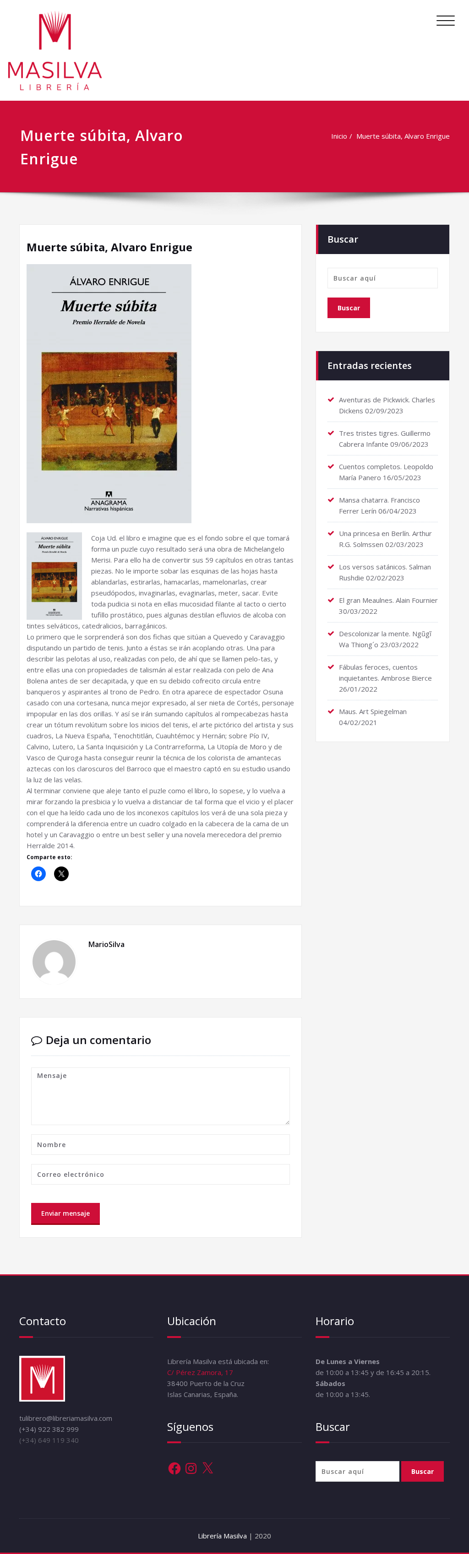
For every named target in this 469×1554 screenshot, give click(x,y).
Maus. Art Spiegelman (373, 711)
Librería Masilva (223, 1535)
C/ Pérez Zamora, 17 (200, 1372)
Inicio (339, 136)
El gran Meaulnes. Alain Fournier (388, 600)
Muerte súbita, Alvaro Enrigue (403, 136)
